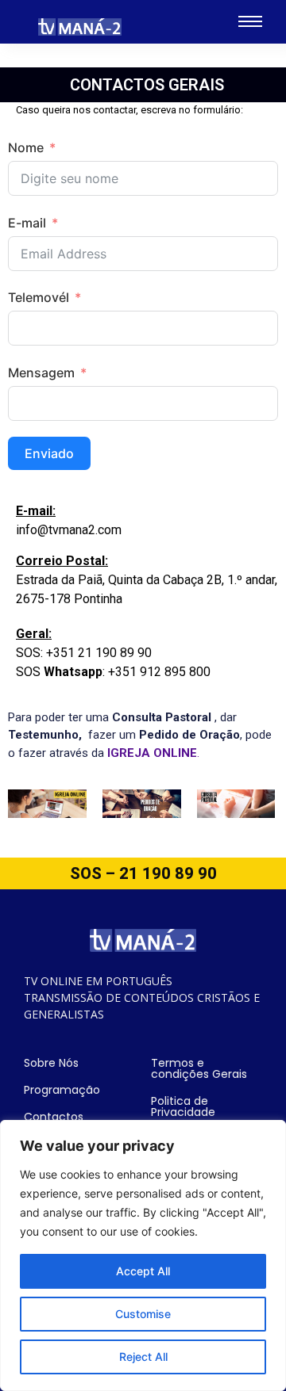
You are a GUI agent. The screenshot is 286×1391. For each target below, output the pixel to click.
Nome (26, 147)
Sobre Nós (51, 1063)
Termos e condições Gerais (199, 1068)
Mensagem (41, 372)
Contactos (53, 1117)
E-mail (27, 223)
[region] (143, 1255)
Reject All (143, 1356)
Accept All (143, 1271)
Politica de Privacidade (183, 1106)
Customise (143, 1313)
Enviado (49, 453)
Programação (62, 1090)
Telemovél (38, 297)
